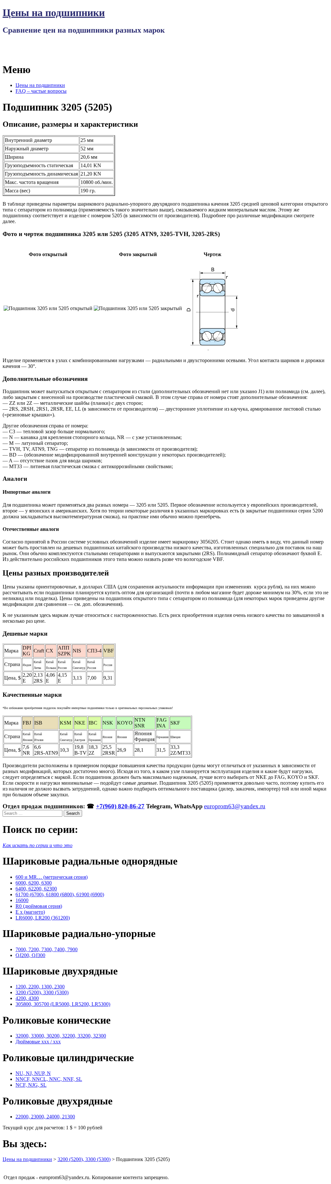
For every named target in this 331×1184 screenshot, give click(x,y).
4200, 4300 (27, 998)
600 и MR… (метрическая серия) (52, 877)
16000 (22, 900)
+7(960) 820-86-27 (120, 806)
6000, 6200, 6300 (34, 883)
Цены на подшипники (54, 12)
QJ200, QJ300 (30, 955)
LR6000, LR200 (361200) (43, 917)
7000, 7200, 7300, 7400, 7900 (47, 949)
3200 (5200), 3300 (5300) (42, 992)
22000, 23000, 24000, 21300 (45, 1116)
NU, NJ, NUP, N (33, 1073)
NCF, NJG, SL (31, 1085)
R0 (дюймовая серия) (39, 906)
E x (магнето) (30, 912)
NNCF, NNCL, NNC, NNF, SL (49, 1079)
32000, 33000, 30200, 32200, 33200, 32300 (61, 1036)
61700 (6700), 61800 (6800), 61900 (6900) (60, 894)
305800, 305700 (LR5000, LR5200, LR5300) (63, 1004)
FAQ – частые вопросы (41, 91)
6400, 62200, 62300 (36, 888)
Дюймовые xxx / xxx (38, 1041)
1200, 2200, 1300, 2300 (40, 986)
